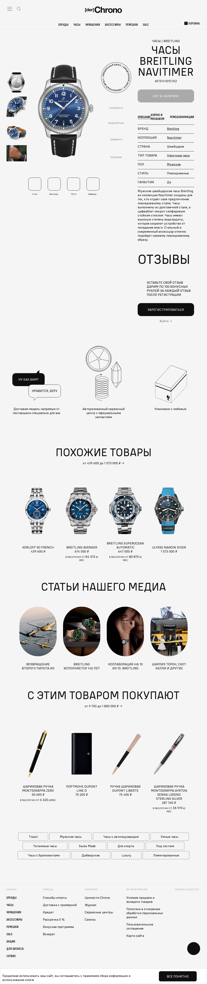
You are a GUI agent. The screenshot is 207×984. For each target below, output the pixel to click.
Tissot (33, 837)
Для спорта (126, 846)
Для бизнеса (15, 949)
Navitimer (174, 137)
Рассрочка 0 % (54, 919)
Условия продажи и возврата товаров (140, 900)
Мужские (174, 164)
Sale (146, 24)
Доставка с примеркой (60, 905)
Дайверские (91, 855)
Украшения (92, 24)
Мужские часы (70, 837)
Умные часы (169, 837)
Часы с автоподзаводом (121, 837)
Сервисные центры (99, 912)
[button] (17, 64)
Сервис (11, 956)
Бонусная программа (58, 927)
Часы (76, 24)
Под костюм (165, 846)
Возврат (49, 934)
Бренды (63, 24)
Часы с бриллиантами (44, 855)
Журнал (90, 905)
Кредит (48, 912)
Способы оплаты (55, 898)
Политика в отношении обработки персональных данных (144, 913)
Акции (10, 941)
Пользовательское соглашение (139, 926)
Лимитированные (166, 855)
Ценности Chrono (97, 898)
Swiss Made (87, 846)
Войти (164, 321)
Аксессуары (113, 24)
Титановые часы (45, 846)
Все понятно (178, 976)
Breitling (173, 129)
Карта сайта (135, 936)
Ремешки (132, 24)
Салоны (90, 919)
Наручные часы (178, 155)
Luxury (126, 855)
